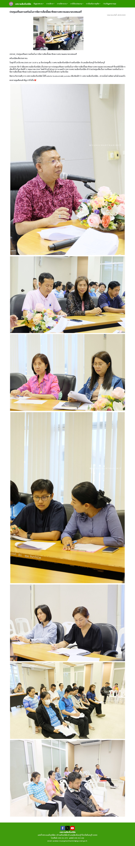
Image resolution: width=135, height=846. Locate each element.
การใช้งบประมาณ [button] (76, 4)
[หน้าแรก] (12, 3)
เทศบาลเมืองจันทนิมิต (23, 4)
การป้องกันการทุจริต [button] (92, 4)
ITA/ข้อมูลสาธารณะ (109, 4)
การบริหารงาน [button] (62, 4)
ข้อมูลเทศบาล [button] (38, 4)
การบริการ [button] (49, 4)
